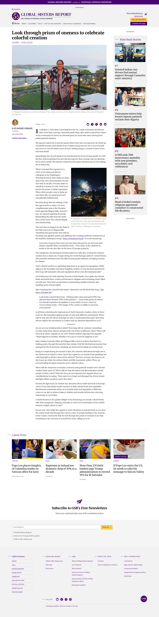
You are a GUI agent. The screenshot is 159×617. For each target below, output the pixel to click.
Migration (16, 573)
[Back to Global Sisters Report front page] (41, 16)
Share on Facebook (92, 124)
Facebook (66, 599)
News (24, 24)
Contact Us (128, 561)
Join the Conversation (19, 138)
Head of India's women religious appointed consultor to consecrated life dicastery (129, 206)
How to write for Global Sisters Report (81, 573)
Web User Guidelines (66, 606)
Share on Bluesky (88, 124)
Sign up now (138, 16)
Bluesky (57, 599)
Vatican (15, 461)
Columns (32, 24)
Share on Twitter (96, 124)
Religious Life (18, 580)
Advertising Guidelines (52, 606)
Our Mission (76, 565)
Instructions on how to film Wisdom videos (82, 580)
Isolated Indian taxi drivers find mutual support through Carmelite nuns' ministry (130, 74)
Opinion (116, 461)
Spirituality (17, 588)
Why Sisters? (77, 569)
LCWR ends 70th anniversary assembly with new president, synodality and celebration (127, 161)
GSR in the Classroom (72, 24)
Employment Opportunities (135, 572)
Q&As (40, 24)
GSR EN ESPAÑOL (138, 20)
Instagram (70, 599)
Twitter (61, 599)
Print (105, 124)
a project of (79, 2)
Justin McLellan (17, 476)
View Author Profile (17, 134)
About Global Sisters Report (82, 561)
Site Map (75, 606)
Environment (18, 569)
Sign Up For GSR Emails (133, 565)
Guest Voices (121, 456)
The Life (49, 565)
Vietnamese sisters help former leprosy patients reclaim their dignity (128, 116)
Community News (131, 569)
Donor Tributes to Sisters (107, 565)
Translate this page (138, 24)
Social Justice (27, 42)
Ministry (16, 577)
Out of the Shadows (52, 24)
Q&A (13, 565)
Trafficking (17, 592)
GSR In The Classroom (54, 561)
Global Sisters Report (144, 599)
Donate (101, 561)
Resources (50, 569)
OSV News (49, 476)
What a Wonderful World (73, 238)
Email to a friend (101, 124)
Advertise (127, 576)
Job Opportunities (79, 585)
